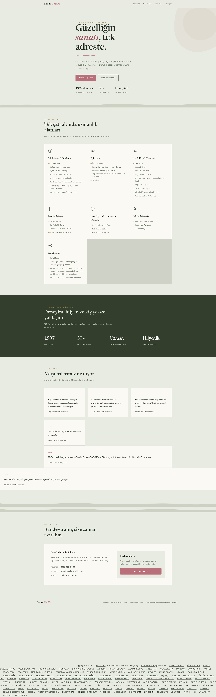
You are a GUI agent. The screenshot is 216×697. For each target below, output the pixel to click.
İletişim (169, 4)
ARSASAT (191, 688)
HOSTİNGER (21, 695)
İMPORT (78, 685)
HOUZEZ (162, 685)
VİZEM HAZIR (193, 665)
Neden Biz (147, 4)
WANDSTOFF (194, 669)
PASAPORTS (33, 688)
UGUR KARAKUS (73, 679)
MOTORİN (204, 688)
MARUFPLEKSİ (25, 675)
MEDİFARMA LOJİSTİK (41, 672)
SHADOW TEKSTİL (45, 675)
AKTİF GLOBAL (184, 679)
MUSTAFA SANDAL (135, 685)
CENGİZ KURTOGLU (87, 692)
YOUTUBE (175, 692)
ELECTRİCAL (68, 692)
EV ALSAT (95, 688)
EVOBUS (141, 688)
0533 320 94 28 (68, 567)
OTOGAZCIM (8, 672)
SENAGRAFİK (166, 669)
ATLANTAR (151, 669)
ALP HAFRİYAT (64, 675)
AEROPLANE (58, 688)
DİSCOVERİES (177, 688)
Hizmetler (136, 4)
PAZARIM (11, 679)
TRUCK (119, 688)
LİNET (55, 682)
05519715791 (137, 675)
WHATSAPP (204, 692)
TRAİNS (83, 688)
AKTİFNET (101, 665)
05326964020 (121, 675)
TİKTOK (187, 692)
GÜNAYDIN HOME (136, 672)
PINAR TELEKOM (117, 669)
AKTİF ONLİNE (193, 685)
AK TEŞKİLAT (133, 682)
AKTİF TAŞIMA (169, 682)
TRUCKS (130, 688)
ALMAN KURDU (135, 669)
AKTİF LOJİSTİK (198, 682)
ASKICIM (101, 669)
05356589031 (152, 675)
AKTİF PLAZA (176, 685)
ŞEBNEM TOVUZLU (104, 682)
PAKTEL (207, 669)
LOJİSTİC (99, 685)
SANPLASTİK (9, 675)
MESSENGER (120, 692)
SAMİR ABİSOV (122, 679)
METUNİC (7, 695)
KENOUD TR (19, 682)
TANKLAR (163, 688)
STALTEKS (23, 672)
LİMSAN (181, 672)
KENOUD (183, 682)
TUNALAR (64, 669)
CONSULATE (9, 688)
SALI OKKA (89, 679)
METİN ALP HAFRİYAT (85, 675)
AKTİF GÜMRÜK (63, 685)
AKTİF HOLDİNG (114, 685)
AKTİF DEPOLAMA (25, 685)
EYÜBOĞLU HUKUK (96, 672)
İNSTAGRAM (135, 692)
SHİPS (21, 688)
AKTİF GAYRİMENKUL (48, 692)
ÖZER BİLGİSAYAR (26, 669)
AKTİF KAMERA (202, 679)
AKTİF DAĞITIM (151, 682)
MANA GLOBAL (166, 672)
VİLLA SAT (208, 685)
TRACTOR (107, 688)
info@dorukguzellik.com (72, 571)
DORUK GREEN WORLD (83, 669)
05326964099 (105, 675)
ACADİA (120, 682)
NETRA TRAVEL (176, 665)
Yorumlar (158, 4)
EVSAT (45, 688)
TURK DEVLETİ (39, 679)
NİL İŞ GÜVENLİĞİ (47, 669)
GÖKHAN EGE (148, 665)
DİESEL (31, 692)
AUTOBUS (71, 688)
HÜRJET (33, 682)
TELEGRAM (162, 692)
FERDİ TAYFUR (105, 679)
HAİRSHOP (137, 679)
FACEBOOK (105, 692)
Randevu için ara (86, 78)
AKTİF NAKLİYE (44, 685)
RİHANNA (44, 682)
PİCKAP (151, 688)
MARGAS (180, 669)
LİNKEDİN (149, 692)
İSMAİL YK (24, 679)
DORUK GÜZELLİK (196, 672)
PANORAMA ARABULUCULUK (70, 672)
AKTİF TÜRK (56, 679)
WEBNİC (6, 682)
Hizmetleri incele (108, 78)
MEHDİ (88, 685)
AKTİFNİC (66, 682)
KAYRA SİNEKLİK (117, 672)
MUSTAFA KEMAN (83, 682)
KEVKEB (152, 672)
